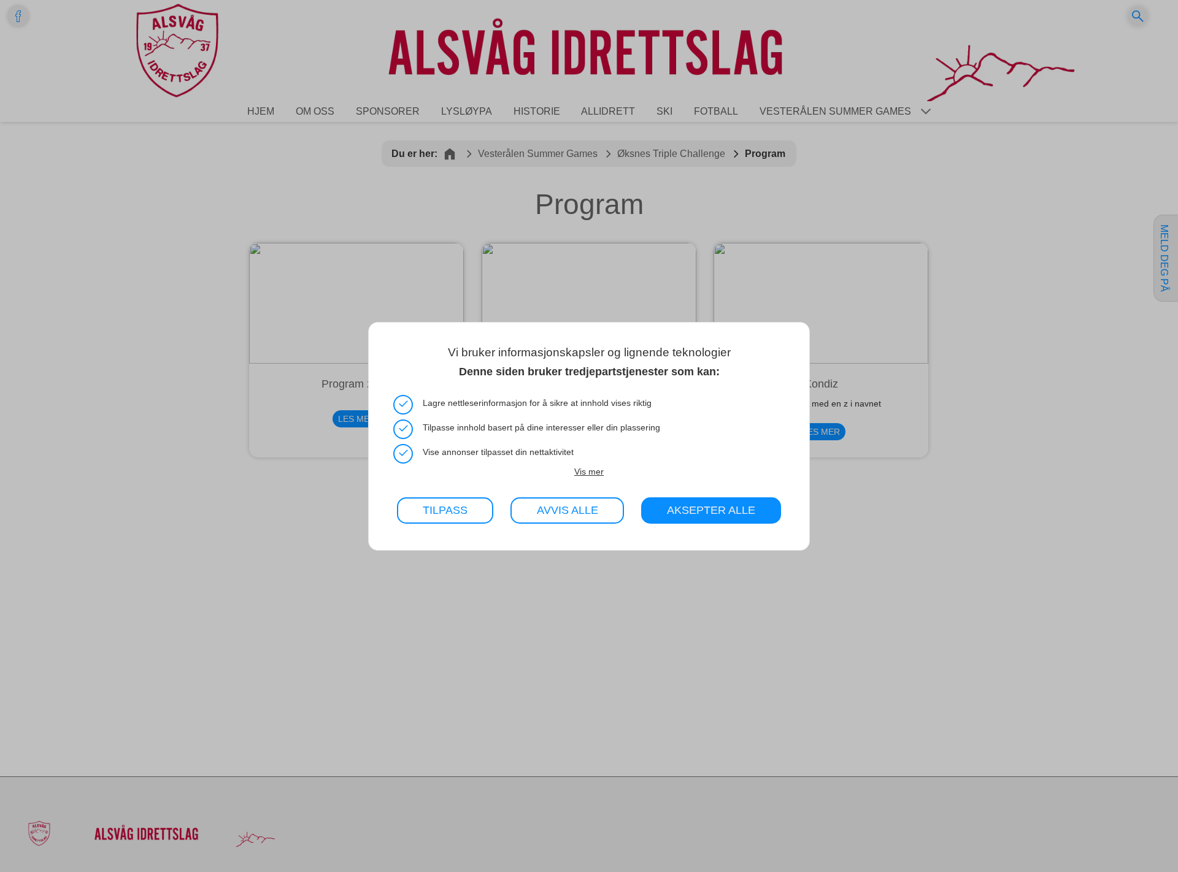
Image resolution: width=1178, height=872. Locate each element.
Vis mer (589, 471)
